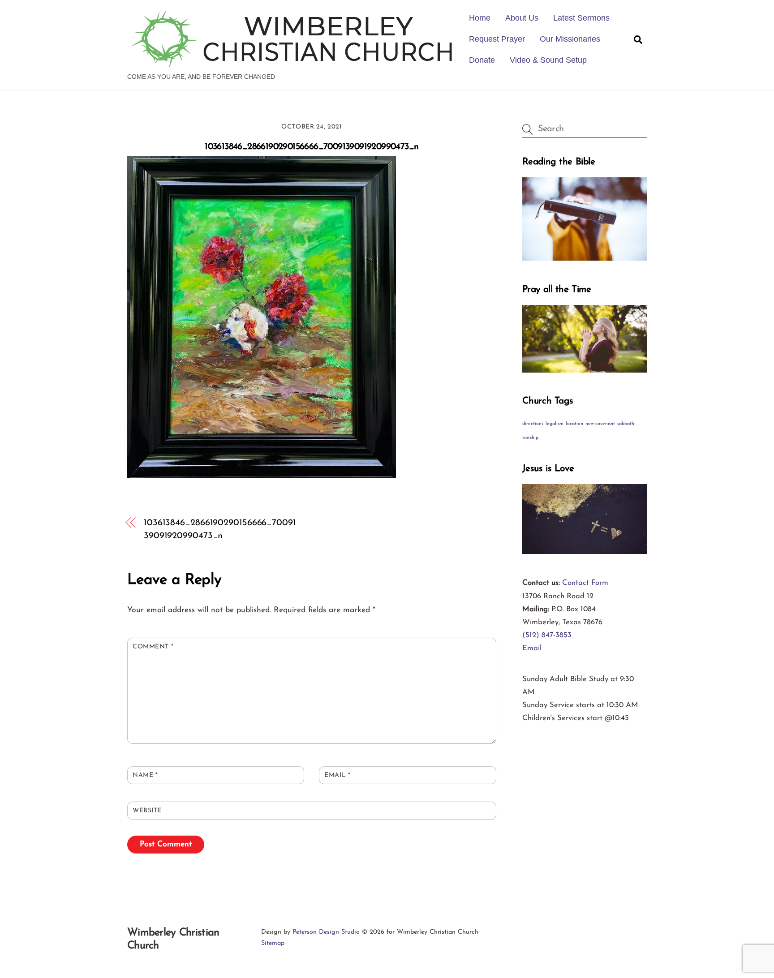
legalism (554, 423)
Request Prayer (497, 38)
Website (147, 810)
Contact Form (585, 583)
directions (532, 423)
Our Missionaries (570, 38)
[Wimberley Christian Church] (292, 63)
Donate (482, 60)
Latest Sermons (581, 17)
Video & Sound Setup (548, 60)
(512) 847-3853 (547, 635)
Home (479, 17)
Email (337, 775)
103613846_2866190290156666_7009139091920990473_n (311, 146)
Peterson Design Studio (326, 932)
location (574, 423)
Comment (153, 646)
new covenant (600, 423)
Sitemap (272, 943)
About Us (521, 17)
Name (145, 775)
